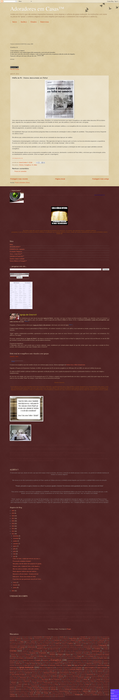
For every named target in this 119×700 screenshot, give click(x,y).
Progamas (99, 684)
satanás (106, 689)
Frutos (89, 662)
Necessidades (105, 677)
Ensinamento (105, 656)
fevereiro (15, 585)
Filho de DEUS (51, 662)
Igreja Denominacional (91, 665)
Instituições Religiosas (75, 669)
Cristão (30, 651)
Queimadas (73, 686)
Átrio (51, 640)
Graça (39, 663)
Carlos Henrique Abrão (30, 643)
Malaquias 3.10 (72, 674)
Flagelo (69, 662)
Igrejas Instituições (102, 667)
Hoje (100, 663)
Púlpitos (67, 686)
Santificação (87, 689)
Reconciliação (93, 686)
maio (14, 554)
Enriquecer (98, 656)
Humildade (32, 665)
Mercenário (68, 676)
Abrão (66, 637)
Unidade (42, 694)
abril (14, 556)
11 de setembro (13, 637)
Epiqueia (44, 658)
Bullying (65, 642)
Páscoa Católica (85, 681)
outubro (15, 541)
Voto (52, 696)
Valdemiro (51, 694)
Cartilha (38, 643)
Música (60, 677)
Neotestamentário (13, 679)
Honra (26, 665)
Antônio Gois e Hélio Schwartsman (75, 364)
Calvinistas (88, 642)
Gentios (18, 663)
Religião (13, 361)
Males (78, 674)
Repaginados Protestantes (69, 687)
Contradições (64, 647)
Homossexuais (19, 665)
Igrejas (80, 667)
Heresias (83, 663)
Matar (15, 676)
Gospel (33, 663)
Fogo (74, 662)
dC (70, 651)
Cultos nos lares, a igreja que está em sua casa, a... (27, 558)
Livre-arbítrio (84, 672)
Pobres (20, 684)
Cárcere (11, 643)
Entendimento (29, 658)
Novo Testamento (55, 679)
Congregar (22, 647)
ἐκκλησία (61, 696)
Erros (66, 658)
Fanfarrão (106, 660)
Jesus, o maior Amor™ (16, 254)
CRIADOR (24, 651)
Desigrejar (52, 653)
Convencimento (96, 647)
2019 (13, 513)
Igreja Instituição (26, 667)
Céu (94, 643)
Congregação (102, 645)
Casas (52, 643)
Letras (22, 672)
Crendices (97, 649)
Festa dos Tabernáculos (29, 662)
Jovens (41, 671)
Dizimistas (46, 654)
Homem (105, 663)
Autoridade (57, 640)
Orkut (112, 693)
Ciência (29, 645)
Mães (56, 674)
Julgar (50, 671)
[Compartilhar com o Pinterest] (44, 163)
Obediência (64, 679)
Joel (37, 671)
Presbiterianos (64, 684)
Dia (89, 653)
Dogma (60, 654)
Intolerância (101, 669)
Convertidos (19, 648)
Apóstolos (12, 640)
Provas (41, 686)
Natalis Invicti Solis (95, 677)
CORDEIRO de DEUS (41, 648)
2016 (13, 521)
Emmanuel (59, 656)
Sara (98, 689)
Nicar (20, 679)
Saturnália (12, 691)
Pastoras (107, 681)
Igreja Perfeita (59, 667)
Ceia (84, 643)
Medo (33, 676)
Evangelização (78, 660)
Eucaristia (31, 660)
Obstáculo (79, 679)
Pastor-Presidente (100, 681)
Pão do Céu (59, 681)
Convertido (12, 648)
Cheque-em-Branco (14, 645)
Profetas (93, 684)
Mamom (83, 674)
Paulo (26, 682)
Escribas (77, 658)
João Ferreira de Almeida (29, 671)
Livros (90, 672)
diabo (101, 653)
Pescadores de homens (65, 682)
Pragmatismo (37, 684)
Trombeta (26, 694)
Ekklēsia (41, 656)
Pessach (81, 682)
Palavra (33, 681)
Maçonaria (51, 674)
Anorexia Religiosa (63, 638)
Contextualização (56, 647)
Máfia (35, 165)
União (36, 694)
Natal (87, 677)
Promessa (105, 684)
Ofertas (86, 679)
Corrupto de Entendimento (72, 648)
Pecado (35, 682)
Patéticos (21, 682)
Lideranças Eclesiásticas (50, 672)
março (15, 582)
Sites (80, 691)
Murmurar (55, 677)
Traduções (19, 694)
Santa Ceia (60, 689)
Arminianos (19, 640)
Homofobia (12, 665)
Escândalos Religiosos (16, 251)
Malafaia (65, 674)
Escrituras (84, 658)
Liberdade (27, 672)
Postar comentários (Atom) (22, 182)
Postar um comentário (20, 171)
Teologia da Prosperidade (57, 693)
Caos (107, 642)
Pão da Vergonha (51, 681)
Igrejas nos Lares (24, 669)
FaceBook (114, 696)
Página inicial (60, 179)
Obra (69, 679)
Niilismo (24, 679)
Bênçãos (96, 640)
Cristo (43, 651)
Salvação (53, 689)
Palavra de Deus (41, 681)
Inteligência (86, 669)
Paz (30, 682)
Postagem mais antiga (100, 179)
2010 (13, 591)
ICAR (42, 665)
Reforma (12, 687)
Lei (105, 671)
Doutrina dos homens (103, 654)
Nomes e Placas (31, 679)
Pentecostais (47, 682)
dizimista (40, 654)
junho (14, 551)
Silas (38, 691)
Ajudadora (107, 637)
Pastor (92, 681)
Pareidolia (72, 681)
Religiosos (53, 687)
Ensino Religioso (19, 658)
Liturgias (78, 672)
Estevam (19, 660)
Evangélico (46, 660)
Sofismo (100, 691)
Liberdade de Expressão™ (17, 256)
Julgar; (55, 671)
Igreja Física (101, 665)
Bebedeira (90, 640)
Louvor (99, 672)
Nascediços (73, 677)
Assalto (47, 640)
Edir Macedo (26, 656)
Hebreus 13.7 (76, 663)
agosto (15, 546)
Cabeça (70, 642)
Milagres (88, 676)
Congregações (13, 647)
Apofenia (99, 638)
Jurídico (24, 22)
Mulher (41, 677)
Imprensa (44, 669)
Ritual (22, 689)
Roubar (26, 689)
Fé (32, 165)
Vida (106, 694)
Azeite (63, 640)
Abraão (61, 637)
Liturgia (73, 672)
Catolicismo (63, 643)
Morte (35, 677)
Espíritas (95, 658)
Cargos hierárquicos (19, 643)
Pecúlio (40, 682)
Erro (62, 658)
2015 (13, 523)
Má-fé (45, 674)
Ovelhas (20, 681)
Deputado (12, 653)
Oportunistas (92, 679)
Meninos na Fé (47, 676)
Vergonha (101, 694)
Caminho (94, 642)
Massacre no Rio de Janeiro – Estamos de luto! (25, 574)
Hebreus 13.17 (68, 663)
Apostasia (105, 638)
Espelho (89, 658)
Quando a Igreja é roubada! (17, 258)
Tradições (12, 694)
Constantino (40, 647)
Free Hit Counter (14, 69)
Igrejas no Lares (14, 669)
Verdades (94, 694)
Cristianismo (36, 651)
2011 (13, 533)
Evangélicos (27, 165)
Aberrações (55, 637)
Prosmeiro (18, 686)
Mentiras (61, 676)
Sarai (101, 689)
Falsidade (100, 660)
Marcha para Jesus (99, 674)
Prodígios (81, 684)
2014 (13, 526)
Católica (57, 643)
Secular (17, 691)
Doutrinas (14, 656)
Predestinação (45, 684)
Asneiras (42, 640)
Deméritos (80, 651)
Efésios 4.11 (34, 656)
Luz (41, 674)
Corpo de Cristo (54, 648)
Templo (31, 693)
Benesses (101, 640)
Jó (14, 671)
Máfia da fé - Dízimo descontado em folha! (24, 576)
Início (14, 22)
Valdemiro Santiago (59, 694)
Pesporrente (74, 682)
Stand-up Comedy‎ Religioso (21, 693)
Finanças (65, 662)
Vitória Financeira (34, 696)
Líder (40, 672)
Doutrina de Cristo (91, 654)
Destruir (67, 653)
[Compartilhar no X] (40, 163)
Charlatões (105, 643)
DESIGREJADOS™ (15, 247)
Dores (78, 654)
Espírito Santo (103, 658)
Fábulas (90, 660)
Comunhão (78, 645)
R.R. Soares (80, 686)
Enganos (86, 656)
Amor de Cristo (55, 638)
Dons (74, 654)
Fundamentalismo (97, 662)
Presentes (71, 684)
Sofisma (85, 691)
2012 (13, 531)
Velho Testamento (69, 694)
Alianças (18, 638)
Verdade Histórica (87, 694)
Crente (105, 648)
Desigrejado (32, 653)
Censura (90, 643)
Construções (48, 647)
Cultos (62, 651)
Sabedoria (38, 689)
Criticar (48, 651)
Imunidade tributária (52, 669)
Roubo (32, 689)
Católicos (70, 643)
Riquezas (12, 689)
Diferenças (107, 653)
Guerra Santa (46, 663)
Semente (23, 691)
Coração (26, 648)
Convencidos (86, 647)
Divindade (35, 654)
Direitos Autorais (20, 654)
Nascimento (81, 677)
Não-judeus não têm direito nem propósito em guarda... (27, 563)
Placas (99, 682)
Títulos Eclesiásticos (89, 693)
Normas (38, 679)
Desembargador (24, 653)
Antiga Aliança (73, 638)
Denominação (87, 651)
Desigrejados (43, 653)
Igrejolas (33, 669)
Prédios (51, 684)
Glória (27, 663)
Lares (93, 671)
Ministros (100, 676)
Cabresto (76, 642)
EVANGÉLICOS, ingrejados (17, 249)
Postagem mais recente (19, 179)
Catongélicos (79, 643)
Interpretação (94, 669)
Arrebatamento (26, 640)
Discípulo (28, 654)
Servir (28, 691)
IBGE (38, 665)
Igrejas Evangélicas (89, 667)
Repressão (85, 687)
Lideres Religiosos (64, 672)
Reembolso (105, 686)
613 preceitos (47, 637)
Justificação (66, 671)
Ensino (11, 658)
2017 (13, 518)
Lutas (28, 674)
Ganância (12, 663)
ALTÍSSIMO (36, 638)
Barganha (73, 640)
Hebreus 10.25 (58, 663)
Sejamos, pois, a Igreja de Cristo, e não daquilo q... (26, 566)
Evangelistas (70, 660)
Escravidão (71, 658)
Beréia (107, 640)
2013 (13, 528)
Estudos (34, 22)
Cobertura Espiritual (41, 645)
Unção (31, 694)
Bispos (33, 642)
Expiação (85, 660)
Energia (73, 656)
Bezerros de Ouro (15, 642)
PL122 (94, 682)
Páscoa (78, 681)
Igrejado (74, 667)
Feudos (37, 662)
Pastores (13, 682)
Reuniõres (105, 687)
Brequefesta (47, 642)
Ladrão (85, 671)
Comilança (71, 645)
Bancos (67, 640)
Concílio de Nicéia (87, 645)
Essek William (13, 660)
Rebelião (87, 686)
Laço (71, 671)
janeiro (15, 587)
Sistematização (73, 691)
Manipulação (90, 674)
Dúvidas (20, 656)
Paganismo (26, 681)
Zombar (56, 696)
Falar (95, 660)
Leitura (17, 672)
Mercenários (76, 676)
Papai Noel (66, 681)
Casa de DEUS (45, 643)
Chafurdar (99, 643)
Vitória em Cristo (25, 696)
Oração (99, 679)
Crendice (88, 649)
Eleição (54, 656)
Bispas (27, 642)
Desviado (72, 653)
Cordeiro (32, 648)
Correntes (62, 648)
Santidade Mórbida (77, 689)
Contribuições (72, 647)
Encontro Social (67, 656)
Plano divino (105, 682)
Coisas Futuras (58, 645)
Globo (23, 663)
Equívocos (57, 658)
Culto (57, 651)
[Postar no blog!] (39, 163)
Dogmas (68, 654)
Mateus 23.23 (21, 676)
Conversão (105, 647)
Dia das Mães (95, 653)
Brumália (53, 642)
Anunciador (92, 638)
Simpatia (51, 691)
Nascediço (66, 677)
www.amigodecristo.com (17, 158)
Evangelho (38, 660)
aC (70, 637)
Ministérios (94, 676)
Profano (87, 684)
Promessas (12, 686)
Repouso (79, 687)
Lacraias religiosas (78, 671)
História (95, 663)
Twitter (113, 690)
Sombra (11, 693)
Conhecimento (31, 647)
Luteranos (33, 674)
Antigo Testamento (83, 638)
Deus (85, 653)
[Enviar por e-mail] (37, 163)
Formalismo (79, 662)
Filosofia (58, 662)
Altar (31, 638)
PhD (85, 682)
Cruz (53, 651)
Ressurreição (92, 687)
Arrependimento (34, 640)
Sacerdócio (46, 689)
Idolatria (64, 665)
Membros (39, 676)
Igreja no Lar (50, 667)
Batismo (80, 640)
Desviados (79, 653)
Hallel (52, 663)
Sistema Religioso (63, 691)
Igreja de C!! (28, 315)
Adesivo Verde (76, 637)
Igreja (69, 665)
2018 (13, 516)
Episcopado (50, 658)
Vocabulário (46, 696)
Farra (17, 662)
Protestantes (34, 686)
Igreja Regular (67, 667)
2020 (13, 510)
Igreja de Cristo (78, 665)
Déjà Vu (74, 651)
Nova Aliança (45, 679)
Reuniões (99, 687)
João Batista (19, 671)
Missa (17, 677)
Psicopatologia (61, 686)
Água (102, 637)
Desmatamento (60, 653)
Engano (79, 656)
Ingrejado (60, 669)
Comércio (65, 645)
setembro (16, 543)
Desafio (17, 653)
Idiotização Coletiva (55, 665)
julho (14, 548)
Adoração (82, 637)
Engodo (92, 656)
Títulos (80, 693)
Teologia (46, 693)
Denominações (96, 651)
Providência (46, 686)
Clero (34, 645)
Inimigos (66, 669)
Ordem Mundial (106, 679)
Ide (47, 665)
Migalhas (83, 676)
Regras (24, 687)
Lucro (108, 672)
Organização (14, 681)
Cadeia (82, 642)
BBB (85, 640)
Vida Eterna (13, 696)
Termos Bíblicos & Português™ (18, 261)
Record (99, 686)
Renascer (60, 687)
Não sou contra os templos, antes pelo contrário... (26, 569)
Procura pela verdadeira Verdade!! (22, 561)
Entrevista (38, 658)
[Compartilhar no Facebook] (42, 163)
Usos (46, 694)
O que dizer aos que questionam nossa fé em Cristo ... (27, 579)
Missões (30, 677)
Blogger (69, 629)
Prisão (76, 684)
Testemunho (74, 693)
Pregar (56, 684)
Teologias (67, 693)
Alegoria (13, 638)
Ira (11, 671)
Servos (32, 691)
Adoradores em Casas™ (37, 8)
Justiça (60, 671)
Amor (48, 638)
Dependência (105, 651)
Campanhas (100, 642)
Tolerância (99, 693)
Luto (38, 674)
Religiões (36, 687)
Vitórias (41, 696)
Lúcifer (103, 672)
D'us (67, 651)
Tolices (106, 693)
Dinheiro (13, 654)
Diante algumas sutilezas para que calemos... (25, 571)
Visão (19, 696)
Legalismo (100, 671)
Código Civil (51, 645)
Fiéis (46, 662)
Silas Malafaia (44, 691)
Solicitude (106, 691)
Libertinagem (35, 672)
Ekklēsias (49, 656)
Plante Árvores (13, 684)
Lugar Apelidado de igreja (18, 674)
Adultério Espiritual (91, 637)
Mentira (55, 676)
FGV (42, 662)
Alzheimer (43, 638)
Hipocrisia (89, 663)
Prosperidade (26, 686)
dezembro (16, 536)
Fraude (85, 662)
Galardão (106, 662)
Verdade (77, 694)
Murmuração (47, 677)
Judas (46, 671)
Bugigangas (59, 642)
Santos (93, 689)
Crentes (13, 651)
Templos (38, 693)
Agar (98, 637)
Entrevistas (44, 22)
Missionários (23, 677)
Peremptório (55, 682)
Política (26, 684)
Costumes (82, 648)
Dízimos (21, 165)
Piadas (89, 682)
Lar (89, 671)
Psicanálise (53, 686)
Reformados (18, 687)
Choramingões (23, 645)
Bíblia (11, 244)
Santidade (67, 689)
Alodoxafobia (25, 638)
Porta (31, 684)
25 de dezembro (38, 637)
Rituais (17, 689)
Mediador (28, 676)
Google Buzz (115, 698)
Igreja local (42, 667)
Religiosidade (44, 687)
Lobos (94, 672)
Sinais (56, 691)
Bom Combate (40, 642)
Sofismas (93, 691)
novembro (16, 538)
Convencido (79, 647)
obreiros (74, 679)
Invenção (107, 669)
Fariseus (12, 662)
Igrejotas (39, 669)
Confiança (94, 645)
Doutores (83, 654)
